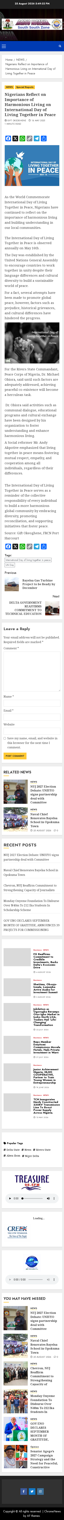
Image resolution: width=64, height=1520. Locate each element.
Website (9, 724)
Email (9, 711)
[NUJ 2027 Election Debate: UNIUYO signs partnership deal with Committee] (16, 792)
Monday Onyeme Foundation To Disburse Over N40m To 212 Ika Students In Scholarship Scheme (31, 905)
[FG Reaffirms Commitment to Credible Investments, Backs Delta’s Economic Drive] (17, 957)
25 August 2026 (42, 830)
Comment (11, 648)
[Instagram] (40, 1491)
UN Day (10, 565)
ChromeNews (52, 1511)
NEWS (9, 87)
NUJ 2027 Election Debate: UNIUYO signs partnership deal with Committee (43, 794)
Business (37, 950)
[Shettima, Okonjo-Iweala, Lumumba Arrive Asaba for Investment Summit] (17, 987)
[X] (32, 1491)
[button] (4, 46)
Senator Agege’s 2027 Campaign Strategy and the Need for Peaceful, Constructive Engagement (44, 1461)
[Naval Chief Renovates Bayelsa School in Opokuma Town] (16, 819)
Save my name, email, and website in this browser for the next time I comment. (32, 742)
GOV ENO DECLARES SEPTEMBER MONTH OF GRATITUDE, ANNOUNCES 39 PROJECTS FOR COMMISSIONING (32, 925)
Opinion (34, 1446)
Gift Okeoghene (16, 120)
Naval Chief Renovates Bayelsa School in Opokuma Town (44, 820)
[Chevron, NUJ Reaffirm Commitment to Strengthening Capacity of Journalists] (16, 1373)
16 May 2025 (38, 120)
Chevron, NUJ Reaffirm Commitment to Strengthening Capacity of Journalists (42, 1378)
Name (9, 696)
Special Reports (24, 87)
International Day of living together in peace (28, 560)
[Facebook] (23, 1491)
